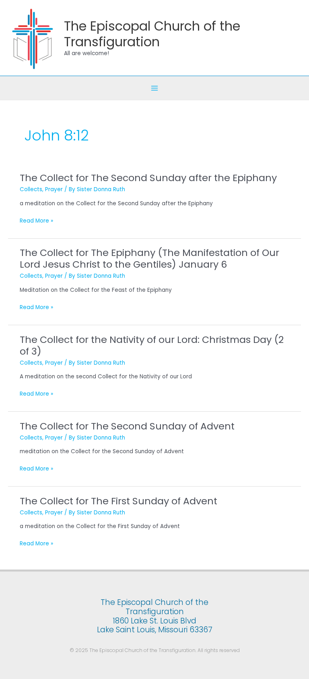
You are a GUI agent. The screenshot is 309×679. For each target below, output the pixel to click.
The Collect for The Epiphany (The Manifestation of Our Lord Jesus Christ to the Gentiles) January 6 (149, 258)
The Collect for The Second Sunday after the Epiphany (148, 177)
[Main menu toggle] (154, 88)
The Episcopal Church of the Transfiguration (152, 34)
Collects (31, 189)
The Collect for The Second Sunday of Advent (127, 426)
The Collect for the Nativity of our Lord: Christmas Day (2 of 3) (152, 345)
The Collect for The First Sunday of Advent (118, 501)
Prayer (54, 189)
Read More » (36, 221)
